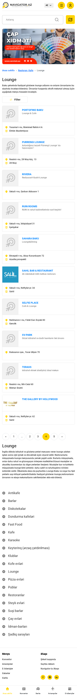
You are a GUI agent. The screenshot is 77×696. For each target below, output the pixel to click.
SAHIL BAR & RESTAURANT (37, 270)
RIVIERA (26, 174)
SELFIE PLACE (30, 302)
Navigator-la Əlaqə (50, 668)
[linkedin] (56, 677)
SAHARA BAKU (30, 238)
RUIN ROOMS (29, 206)
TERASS (27, 367)
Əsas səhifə (8, 70)
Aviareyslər (7, 664)
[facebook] (43, 677)
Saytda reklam (47, 664)
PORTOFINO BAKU (32, 110)
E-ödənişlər (7, 668)
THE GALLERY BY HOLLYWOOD (40, 399)
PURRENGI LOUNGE (33, 142)
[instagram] (49, 677)
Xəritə (5, 678)
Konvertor (7, 659)
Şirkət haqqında (48, 659)
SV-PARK (27, 334)
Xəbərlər (6, 673)
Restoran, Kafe (25, 70)
